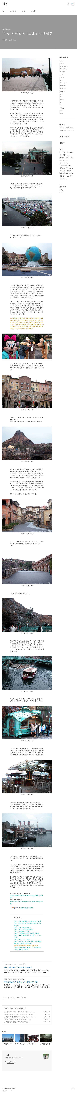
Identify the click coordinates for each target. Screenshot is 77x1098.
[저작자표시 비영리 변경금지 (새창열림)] (25, 998)
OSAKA (65, 178)
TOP (73, 1088)
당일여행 (61, 160)
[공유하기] (9, 997)
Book (61, 97)
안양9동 (61, 158)
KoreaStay (63, 69)
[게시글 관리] (11, 997)
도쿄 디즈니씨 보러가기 (26, 908)
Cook (61, 113)
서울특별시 (62, 176)
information (63, 88)
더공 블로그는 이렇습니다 (66, 130)
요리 (60, 171)
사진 (70, 160)
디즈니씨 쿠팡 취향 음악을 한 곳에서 (18, 967)
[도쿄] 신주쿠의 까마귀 (21, 931)
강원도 (61, 163)
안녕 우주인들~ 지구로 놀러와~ (14, 1058)
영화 (64, 171)
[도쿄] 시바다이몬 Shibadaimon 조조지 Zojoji (27, 924)
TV (61, 105)
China (62, 80)
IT (60, 102)
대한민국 (61, 168)
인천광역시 (62, 152)
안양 (60, 178)
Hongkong (63, 83)
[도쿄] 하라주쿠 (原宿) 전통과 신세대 (26, 933)
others (61, 108)
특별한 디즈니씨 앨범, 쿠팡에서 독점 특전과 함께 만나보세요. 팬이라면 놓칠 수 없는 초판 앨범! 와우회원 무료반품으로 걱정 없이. (26, 971)
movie (71, 168)
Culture (62, 71)
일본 (68, 176)
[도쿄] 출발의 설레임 (21, 949)
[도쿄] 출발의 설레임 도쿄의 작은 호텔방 (16, 1022)
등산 (60, 155)
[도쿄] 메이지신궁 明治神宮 (23, 929)
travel (72, 152)
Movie (62, 99)
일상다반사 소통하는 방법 (66, 128)
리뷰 (23, 11)
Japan (12, 1008)
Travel (62, 64)
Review (61, 91)
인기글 (67, 137)
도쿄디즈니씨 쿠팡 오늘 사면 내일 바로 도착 (21, 982)
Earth (6, 1008)
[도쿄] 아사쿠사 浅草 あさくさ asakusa (27, 947)
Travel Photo (63, 165)
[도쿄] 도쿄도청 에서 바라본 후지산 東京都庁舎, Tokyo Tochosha (27, 942)
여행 (68, 152)
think (61, 111)
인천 (66, 168)
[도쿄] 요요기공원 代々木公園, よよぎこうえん (28, 936)
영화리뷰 (65, 173)
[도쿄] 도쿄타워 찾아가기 (22, 927)
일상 (71, 176)
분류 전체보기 (63, 57)
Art (61, 94)
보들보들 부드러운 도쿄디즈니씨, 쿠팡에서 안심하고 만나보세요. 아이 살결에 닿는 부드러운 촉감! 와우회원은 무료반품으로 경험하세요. (26, 986)
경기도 (71, 158)
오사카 (67, 158)
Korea (61, 61)
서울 (64, 155)
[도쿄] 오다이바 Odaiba (22, 939)
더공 (5, 4)
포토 (66, 160)
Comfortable (64, 66)
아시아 (71, 173)
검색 (68, 4)
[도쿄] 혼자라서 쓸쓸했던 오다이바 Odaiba (17, 1014)
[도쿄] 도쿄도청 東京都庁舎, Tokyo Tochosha (18, 1017)
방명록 (33, 11)
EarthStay (63, 85)
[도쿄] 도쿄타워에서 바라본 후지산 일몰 (27, 921)
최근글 (61, 137)
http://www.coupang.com (13, 964)
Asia (60, 173)
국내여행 (13, 11)
